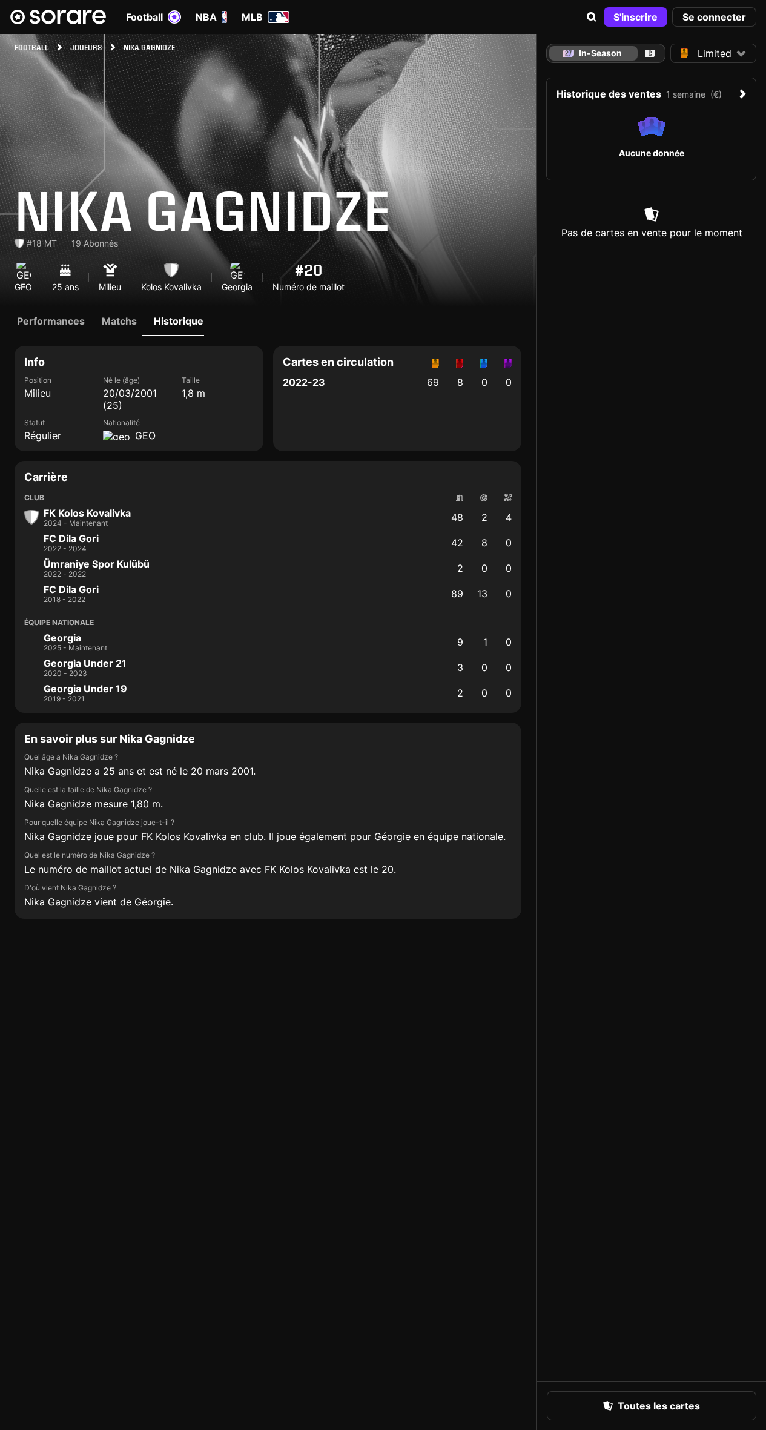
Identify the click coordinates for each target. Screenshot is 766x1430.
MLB (252, 17)
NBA (206, 17)
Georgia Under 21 (85, 663)
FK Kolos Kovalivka (87, 513)
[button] (591, 17)
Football (144, 17)
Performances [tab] (51, 321)
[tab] (650, 53)
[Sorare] (58, 16)
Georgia (62, 638)
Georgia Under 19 (85, 689)
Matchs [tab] (119, 321)
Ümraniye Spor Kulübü (97, 564)
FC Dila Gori (71, 538)
